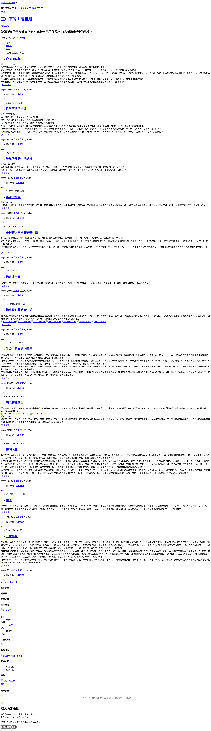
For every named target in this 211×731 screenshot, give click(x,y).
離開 (14, 727)
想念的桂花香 (14, 402)
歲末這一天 (13, 276)
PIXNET (87, 698)
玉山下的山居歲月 (16, 19)
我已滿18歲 (6, 727)
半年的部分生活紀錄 (19, 158)
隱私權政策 (119, 698)
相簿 (8, 43)
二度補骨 (12, 536)
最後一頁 (14, 582)
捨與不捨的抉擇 (16, 108)
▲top (3, 99)
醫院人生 (12, 449)
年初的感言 (13, 197)
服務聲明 (129, 698)
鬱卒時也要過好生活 (19, 309)
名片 (8, 49)
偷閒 (9, 500)
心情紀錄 (20, 94)
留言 (22, 90)
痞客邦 (16, 90)
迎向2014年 (13, 59)
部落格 (9, 46)
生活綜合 (21, 38)
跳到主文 (5, 26)
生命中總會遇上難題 (19, 348)
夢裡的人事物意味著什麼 (22, 232)
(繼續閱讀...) (6, 85)
